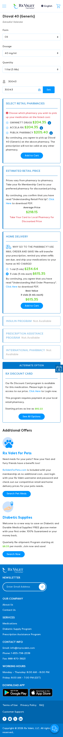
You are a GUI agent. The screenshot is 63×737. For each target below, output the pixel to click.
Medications (10, 623)
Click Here (11, 286)
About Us (8, 604)
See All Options (31, 416)
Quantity (8, 62)
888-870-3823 (17, 658)
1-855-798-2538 (20, 653)
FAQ (41, 705)
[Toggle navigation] (4, 6)
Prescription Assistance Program (22, 634)
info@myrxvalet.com (22, 648)
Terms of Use (10, 705)
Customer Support (13, 711)
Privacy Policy (28, 705)
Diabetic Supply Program (17, 629)
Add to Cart (32, 155)
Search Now (13, 554)
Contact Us (9, 610)
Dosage (7, 46)
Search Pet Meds (17, 493)
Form (5, 30)
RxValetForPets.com (14, 470)
